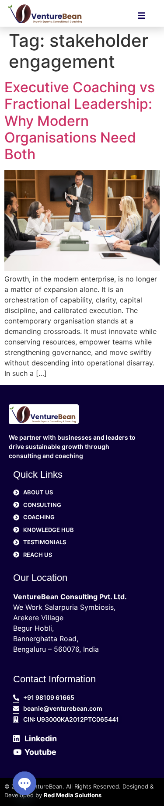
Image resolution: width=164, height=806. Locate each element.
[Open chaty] (24, 783)
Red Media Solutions (72, 795)
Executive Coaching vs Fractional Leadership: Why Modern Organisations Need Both (79, 121)
